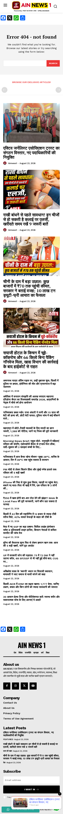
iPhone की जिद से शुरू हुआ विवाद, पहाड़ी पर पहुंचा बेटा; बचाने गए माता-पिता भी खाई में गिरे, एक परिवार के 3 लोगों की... (30, 485)
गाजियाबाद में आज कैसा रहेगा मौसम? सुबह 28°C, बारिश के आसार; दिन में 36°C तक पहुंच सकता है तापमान (31, 458)
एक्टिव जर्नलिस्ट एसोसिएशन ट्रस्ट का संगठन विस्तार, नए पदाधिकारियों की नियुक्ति (31, 152)
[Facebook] (6, 686)
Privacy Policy (40, 797)
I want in (29, 789)
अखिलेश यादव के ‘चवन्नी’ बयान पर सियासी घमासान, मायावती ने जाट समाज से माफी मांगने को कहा (28, 573)
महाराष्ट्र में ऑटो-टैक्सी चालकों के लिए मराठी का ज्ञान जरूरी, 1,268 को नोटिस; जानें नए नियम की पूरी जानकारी (30, 430)
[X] (24, 686)
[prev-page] (4, 90)
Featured (8, 739)
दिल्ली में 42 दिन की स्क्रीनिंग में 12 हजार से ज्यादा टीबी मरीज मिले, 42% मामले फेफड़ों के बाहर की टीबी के (29, 515)
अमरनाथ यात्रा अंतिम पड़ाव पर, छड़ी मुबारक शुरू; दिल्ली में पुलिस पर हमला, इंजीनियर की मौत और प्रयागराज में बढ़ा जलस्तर (30, 383)
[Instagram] (15, 686)
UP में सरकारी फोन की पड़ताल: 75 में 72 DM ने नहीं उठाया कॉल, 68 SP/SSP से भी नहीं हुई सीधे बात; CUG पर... (30, 558)
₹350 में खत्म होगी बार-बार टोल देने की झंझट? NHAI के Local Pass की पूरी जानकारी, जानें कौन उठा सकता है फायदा (30, 501)
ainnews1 (12, 163)
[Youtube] (33, 686)
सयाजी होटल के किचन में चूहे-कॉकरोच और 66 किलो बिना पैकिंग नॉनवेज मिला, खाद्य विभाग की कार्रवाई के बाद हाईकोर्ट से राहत (30, 359)
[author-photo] (5, 163)
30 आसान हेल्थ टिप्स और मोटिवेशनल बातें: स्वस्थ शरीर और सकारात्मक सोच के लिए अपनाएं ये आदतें (31, 598)
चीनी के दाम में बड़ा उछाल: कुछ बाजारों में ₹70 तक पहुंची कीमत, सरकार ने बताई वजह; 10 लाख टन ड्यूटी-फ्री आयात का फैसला (29, 288)
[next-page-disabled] (58, 90)
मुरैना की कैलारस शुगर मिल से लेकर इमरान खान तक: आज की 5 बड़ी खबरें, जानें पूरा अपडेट (30, 544)
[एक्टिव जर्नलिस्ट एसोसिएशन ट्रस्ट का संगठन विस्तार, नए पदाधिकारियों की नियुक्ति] (31, 122)
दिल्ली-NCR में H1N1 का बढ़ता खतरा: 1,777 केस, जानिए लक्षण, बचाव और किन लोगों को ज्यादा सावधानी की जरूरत (31, 585)
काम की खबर (7, 751)
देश (4, 762)
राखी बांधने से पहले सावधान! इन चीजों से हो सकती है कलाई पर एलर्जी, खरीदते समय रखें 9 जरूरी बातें (31, 219)
